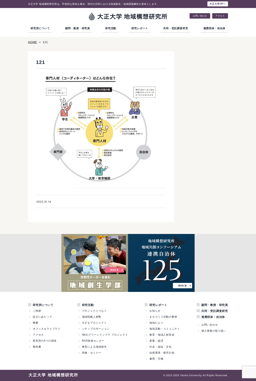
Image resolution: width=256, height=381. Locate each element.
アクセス (220, 16)
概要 (35, 322)
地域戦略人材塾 (91, 316)
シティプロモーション (96, 328)
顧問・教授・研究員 (77, 28)
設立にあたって (42, 316)
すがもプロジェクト (94, 322)
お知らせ (154, 310)
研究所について (40, 28)
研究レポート (139, 28)
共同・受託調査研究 (175, 28)
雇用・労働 (156, 358)
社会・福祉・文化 (160, 346)
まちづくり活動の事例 (163, 316)
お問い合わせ (200, 16)
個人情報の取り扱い (213, 330)
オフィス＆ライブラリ (46, 328)
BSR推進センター (93, 340)
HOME (32, 42)
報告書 (37, 346)
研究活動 (110, 28)
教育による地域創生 (94, 346)
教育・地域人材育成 (161, 334)
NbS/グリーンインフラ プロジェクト (105, 334)
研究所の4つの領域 (44, 340)
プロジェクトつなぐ (94, 310)
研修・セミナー (91, 352)
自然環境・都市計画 (161, 352)
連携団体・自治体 (214, 28)
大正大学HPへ (217, 3)
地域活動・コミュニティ (164, 328)
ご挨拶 (37, 310)
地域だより (156, 322)
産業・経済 (156, 340)
